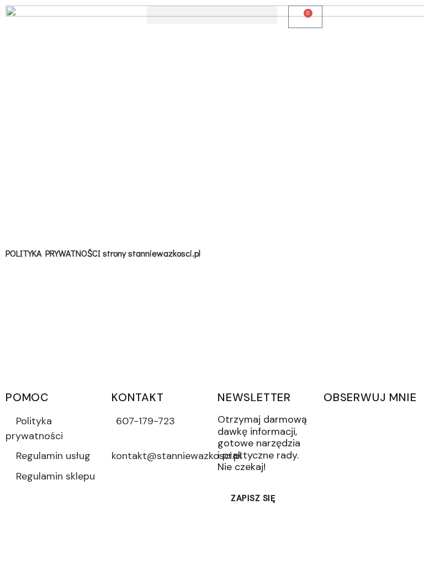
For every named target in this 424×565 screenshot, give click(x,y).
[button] (212, 15)
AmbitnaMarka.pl (272, 534)
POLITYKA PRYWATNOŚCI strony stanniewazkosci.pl (103, 253)
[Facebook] (337, 420)
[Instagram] (370, 420)
